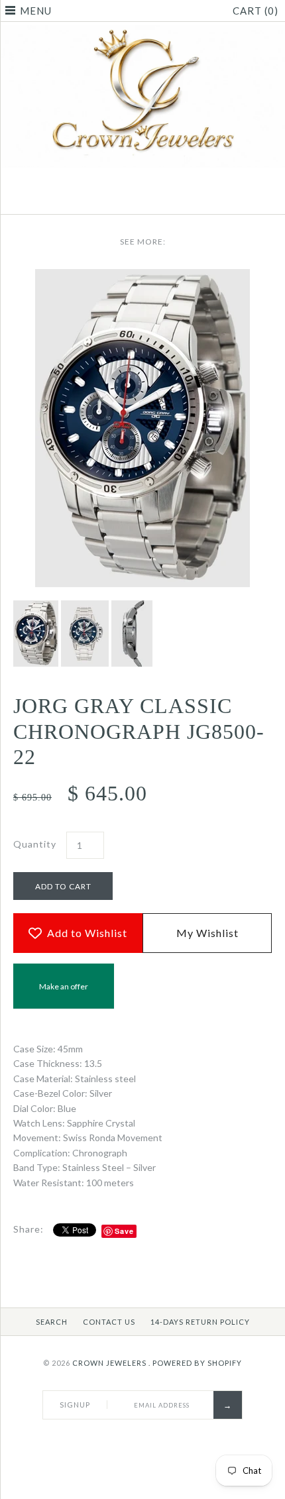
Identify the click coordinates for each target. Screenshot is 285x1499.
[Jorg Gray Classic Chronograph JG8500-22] (142, 276)
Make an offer (63, 995)
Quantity (34, 844)
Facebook (126, 198)
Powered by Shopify (197, 1363)
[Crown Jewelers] (142, 32)
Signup (75, 1404)
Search (52, 1321)
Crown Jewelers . (111, 1363)
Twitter (142, 198)
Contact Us (109, 1321)
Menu (36, 11)
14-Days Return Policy (200, 1321)
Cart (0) (255, 11)
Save (124, 1231)
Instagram (159, 198)
